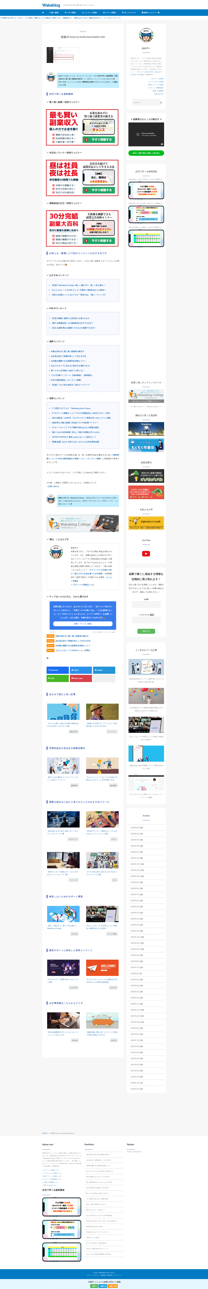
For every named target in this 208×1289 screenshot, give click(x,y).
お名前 (146, 599)
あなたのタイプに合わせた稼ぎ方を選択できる (70, 366)
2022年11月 (135, 943)
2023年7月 (135, 894)
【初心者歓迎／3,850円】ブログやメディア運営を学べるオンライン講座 (81, 418)
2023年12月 (135, 864)
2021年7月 (135, 1040)
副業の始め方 (74, 731)
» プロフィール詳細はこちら (82, 585)
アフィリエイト (112, 731)
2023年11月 (135, 870)
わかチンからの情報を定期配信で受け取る (98, 1254)
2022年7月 (135, 967)
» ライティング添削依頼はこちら (52, 1179)
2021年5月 (135, 1052)
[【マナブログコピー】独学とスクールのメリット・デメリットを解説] (146, 782)
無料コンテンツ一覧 (152, 12)
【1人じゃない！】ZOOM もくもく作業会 (72, 650)
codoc (113, 632)
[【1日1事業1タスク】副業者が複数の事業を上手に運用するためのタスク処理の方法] (146, 696)
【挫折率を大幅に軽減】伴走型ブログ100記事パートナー (74, 423)
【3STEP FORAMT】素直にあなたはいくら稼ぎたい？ (73, 437)
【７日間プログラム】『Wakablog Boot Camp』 (71, 408)
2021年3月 (135, 1065)
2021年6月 (135, 1046)
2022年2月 (135, 998)
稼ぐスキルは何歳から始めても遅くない (67, 370)
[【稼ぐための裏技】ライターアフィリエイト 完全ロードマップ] (63, 765)
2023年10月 (135, 876)
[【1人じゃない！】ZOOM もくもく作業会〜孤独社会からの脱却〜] (102, 914)
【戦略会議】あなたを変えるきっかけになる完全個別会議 (75, 442)
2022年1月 (135, 1004)
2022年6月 (135, 973)
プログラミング (73, 839)
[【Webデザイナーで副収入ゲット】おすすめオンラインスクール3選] (102, 819)
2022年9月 (135, 955)
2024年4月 (135, 840)
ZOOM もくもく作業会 (92, 1237)
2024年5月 (135, 834)
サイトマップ (117, 1275)
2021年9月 (135, 1028)
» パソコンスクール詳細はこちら (52, 1173)
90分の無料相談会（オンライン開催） (66, 380)
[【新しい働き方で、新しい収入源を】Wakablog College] (63, 914)
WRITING (75, 1040)
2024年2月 (135, 852)
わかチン (100, 632)
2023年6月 (135, 901)
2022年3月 (135, 992)
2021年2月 (135, 1071)
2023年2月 (135, 925)
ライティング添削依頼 (156, 88)
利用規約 (103, 1275)
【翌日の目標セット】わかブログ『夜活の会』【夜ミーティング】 (78, 295)
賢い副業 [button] (54, 12)
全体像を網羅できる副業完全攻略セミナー (68, 361)
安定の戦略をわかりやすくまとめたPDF (98, 1176)
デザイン (114, 839)
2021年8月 (135, 1034)
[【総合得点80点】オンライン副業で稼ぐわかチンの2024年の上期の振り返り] (146, 667)
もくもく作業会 (112, 934)
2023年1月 (135, 931)
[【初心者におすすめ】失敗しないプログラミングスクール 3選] (63, 819)
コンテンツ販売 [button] (90, 12)
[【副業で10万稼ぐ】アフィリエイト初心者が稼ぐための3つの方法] (102, 712)
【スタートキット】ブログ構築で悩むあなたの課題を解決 (75, 427)
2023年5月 (135, 907)
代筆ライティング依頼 (156, 85)
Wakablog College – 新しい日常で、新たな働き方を (101, 1221)
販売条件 (109, 1275)
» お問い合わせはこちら (49, 1185)
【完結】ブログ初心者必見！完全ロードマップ (70, 385)
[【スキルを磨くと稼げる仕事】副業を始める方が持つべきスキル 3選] (63, 712)
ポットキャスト (130, 12)
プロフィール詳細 (157, 79)
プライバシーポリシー (93, 1275)
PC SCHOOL (74, 988)
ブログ (115, 880)
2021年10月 (135, 1022)
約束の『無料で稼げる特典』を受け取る (146, 153)
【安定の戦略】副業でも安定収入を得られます (70, 318)
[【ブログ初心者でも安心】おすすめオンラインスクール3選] (102, 860)
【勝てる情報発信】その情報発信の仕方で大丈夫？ (72, 323)
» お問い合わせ (53, 486)
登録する (146, 631)
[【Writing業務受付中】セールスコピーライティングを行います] (63, 1020)
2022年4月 (135, 986)
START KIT (113, 988)
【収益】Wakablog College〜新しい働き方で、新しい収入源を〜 (78, 285)
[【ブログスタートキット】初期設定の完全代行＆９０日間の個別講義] (102, 968)
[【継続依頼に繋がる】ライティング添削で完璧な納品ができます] (102, 1020)
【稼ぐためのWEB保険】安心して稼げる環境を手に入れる (75, 432)
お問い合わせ (159, 94)
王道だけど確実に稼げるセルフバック (97, 1248)
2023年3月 (135, 919)
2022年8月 (135, 961)
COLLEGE (74, 934)
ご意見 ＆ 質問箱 (158, 91)
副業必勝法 (74, 785)
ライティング (74, 880)
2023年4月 (135, 913)
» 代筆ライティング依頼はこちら (52, 1176)
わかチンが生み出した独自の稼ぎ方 (96, 1243)
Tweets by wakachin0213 (134, 1152)
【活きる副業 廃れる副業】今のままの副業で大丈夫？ (73, 328)
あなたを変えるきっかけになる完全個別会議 (99, 1215)
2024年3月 (135, 846)
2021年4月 (135, 1058)
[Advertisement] (145, 1115)
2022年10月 (135, 949)
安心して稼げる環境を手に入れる (96, 1204)
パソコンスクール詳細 (156, 82)
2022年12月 (135, 937)
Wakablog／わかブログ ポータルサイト (97, 1232)
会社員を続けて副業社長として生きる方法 (68, 356)
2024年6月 (135, 828)
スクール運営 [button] (110, 12)
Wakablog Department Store (94, 1226)
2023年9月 (135, 882)
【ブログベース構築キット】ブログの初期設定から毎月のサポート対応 (80, 413)
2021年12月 (135, 1010)
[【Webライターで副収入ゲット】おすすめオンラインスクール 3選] (63, 860)
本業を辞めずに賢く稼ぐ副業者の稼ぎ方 (67, 351)
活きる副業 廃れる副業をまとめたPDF (97, 1188)
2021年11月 (135, 1016)
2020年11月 (135, 1089)
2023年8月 (135, 888)
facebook (54, 670)
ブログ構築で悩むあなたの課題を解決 (97, 1199)
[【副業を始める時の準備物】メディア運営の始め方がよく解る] (146, 753)
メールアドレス (146, 615)
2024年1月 (135, 858)
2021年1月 (135, 1077)
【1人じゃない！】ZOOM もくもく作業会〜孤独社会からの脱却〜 (78, 290)
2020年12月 (135, 1083)
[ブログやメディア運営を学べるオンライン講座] (63, 968)
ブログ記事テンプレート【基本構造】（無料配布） (72, 375)
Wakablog (102, 1272)
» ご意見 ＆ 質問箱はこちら (50, 1182)
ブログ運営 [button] (71, 12)
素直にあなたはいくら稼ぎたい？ (96, 1210)
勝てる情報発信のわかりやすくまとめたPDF (99, 1182)
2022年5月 (135, 980)
